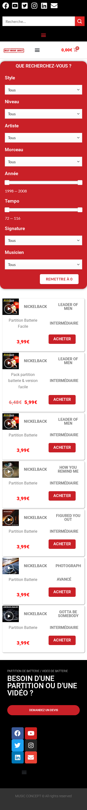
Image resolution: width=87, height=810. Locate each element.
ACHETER (62, 339)
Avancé (64, 579)
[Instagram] (31, 745)
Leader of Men (68, 306)
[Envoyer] (80, 21)
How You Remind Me (68, 469)
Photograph (68, 566)
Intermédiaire (64, 323)
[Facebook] (18, 733)
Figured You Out (68, 517)
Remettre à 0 (59, 279)
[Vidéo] (9, 309)
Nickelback (35, 306)
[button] (44, 35)
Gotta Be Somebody (68, 614)
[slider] (7, 182)
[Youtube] (31, 733)
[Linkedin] (18, 757)
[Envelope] (31, 757)
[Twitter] (18, 745)
